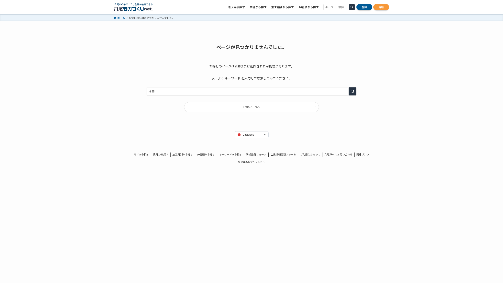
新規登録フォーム (256, 154)
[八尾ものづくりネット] (133, 7)
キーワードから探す (230, 154)
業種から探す (160, 154)
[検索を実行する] (352, 7)
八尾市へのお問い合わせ (338, 154)
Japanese (248, 134)
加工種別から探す (183, 154)
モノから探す (141, 154)
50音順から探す (206, 154)
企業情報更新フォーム (283, 154)
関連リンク (362, 154)
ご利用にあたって (310, 154)
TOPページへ (251, 107)
